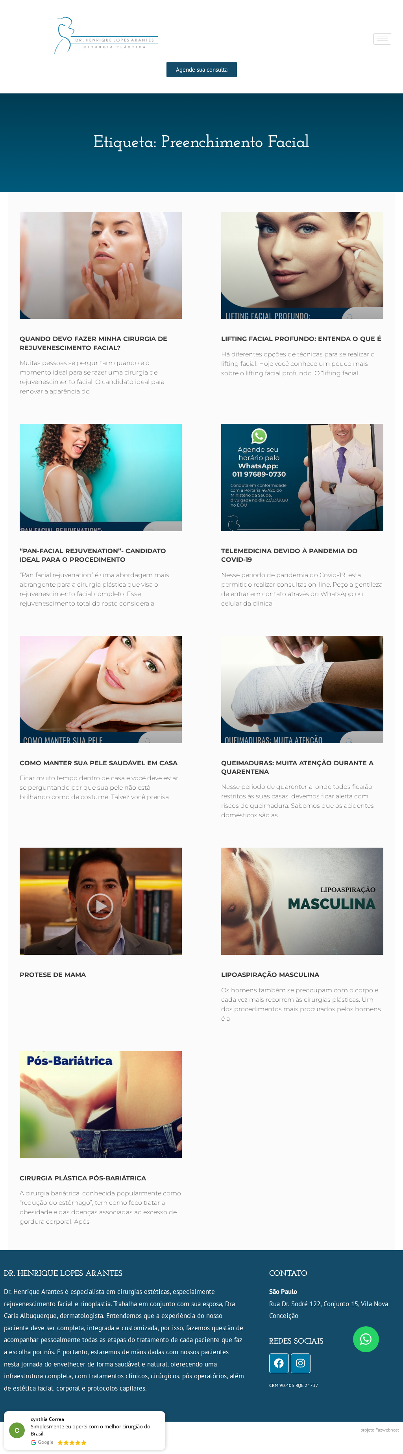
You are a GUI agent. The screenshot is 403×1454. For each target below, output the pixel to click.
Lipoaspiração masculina (270, 975)
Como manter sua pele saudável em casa (98, 763)
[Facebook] (279, 1363)
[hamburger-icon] (382, 39)
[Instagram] (301, 1363)
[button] (165, 1411)
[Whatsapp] (366, 1339)
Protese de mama (53, 975)
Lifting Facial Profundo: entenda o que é (301, 339)
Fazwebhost (387, 1430)
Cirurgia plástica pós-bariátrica (83, 1178)
